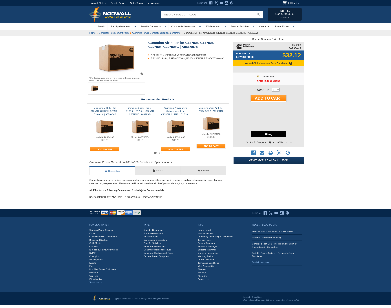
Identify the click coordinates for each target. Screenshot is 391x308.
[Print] (270, 152)
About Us (202, 276)
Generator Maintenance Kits (157, 249)
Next (220, 152)
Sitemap (202, 272)
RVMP (92, 253)
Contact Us (203, 279)
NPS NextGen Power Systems (103, 249)
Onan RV (93, 246)
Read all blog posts (260, 262)
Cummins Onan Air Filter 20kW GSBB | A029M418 (211, 109)
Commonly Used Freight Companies (215, 236)
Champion (94, 256)
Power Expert (282, 26)
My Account (153, 3)
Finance (202, 269)
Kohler (92, 233)
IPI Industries (95, 279)
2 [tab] (160, 153)
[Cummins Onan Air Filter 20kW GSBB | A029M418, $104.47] (211, 123)
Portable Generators (151, 26)
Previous (97, 152)
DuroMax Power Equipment (102, 269)
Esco (91, 266)
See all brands (95, 282)
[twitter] (271, 213)
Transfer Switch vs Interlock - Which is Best (273, 231)
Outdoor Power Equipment (156, 256)
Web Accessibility (206, 266)
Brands (101, 26)
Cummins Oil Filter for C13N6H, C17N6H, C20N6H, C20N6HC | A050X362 (104, 111)
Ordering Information (208, 253)
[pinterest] (287, 213)
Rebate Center (118, 3)
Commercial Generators (183, 26)
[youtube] (276, 213)
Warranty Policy (205, 256)
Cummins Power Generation (103, 236)
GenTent (93, 276)
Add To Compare (256, 142)
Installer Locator (205, 233)
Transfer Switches (240, 26)
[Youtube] (221, 3)
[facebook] (265, 213)
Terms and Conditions (208, 263)
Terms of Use (204, 240)
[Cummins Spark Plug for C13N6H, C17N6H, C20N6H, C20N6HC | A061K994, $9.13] (140, 126)
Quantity (263, 90)
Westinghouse (96, 259)
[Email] (262, 152)
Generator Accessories (155, 246)
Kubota (92, 263)
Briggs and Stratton (98, 240)
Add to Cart (104, 149)
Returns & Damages (207, 246)
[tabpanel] (104, 128)
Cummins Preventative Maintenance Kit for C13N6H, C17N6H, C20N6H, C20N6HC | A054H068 (175, 113)
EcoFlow (93, 272)
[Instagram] (226, 3)
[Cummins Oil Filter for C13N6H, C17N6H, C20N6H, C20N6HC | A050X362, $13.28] (105, 126)
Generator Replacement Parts (158, 253)
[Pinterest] (231, 3)
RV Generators (213, 26)
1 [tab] (155, 153)
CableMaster (95, 243)
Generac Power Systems (101, 230)
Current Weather (206, 259)
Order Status (136, 3)
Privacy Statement (206, 243)
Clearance (264, 26)
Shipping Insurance (207, 249)
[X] (216, 3)
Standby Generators (120, 26)
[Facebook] (211, 3)
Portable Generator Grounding (266, 237)
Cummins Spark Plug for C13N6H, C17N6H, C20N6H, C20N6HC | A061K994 (140, 111)
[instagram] (282, 213)
